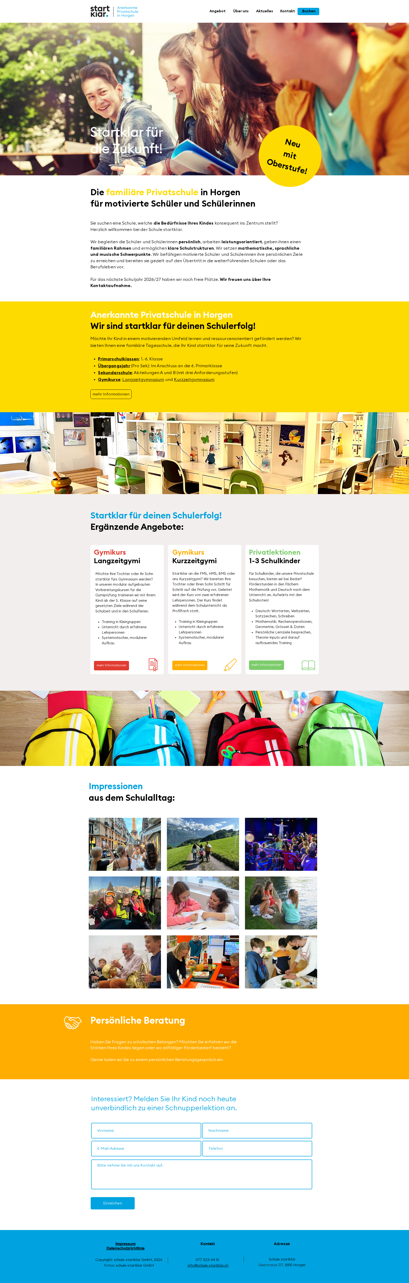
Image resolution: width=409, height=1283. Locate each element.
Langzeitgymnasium (143, 379)
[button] (218, 11)
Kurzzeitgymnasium (194, 379)
